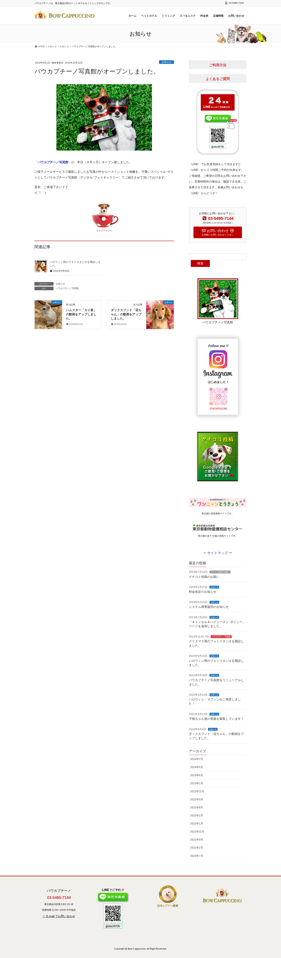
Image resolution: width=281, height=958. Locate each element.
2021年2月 (196, 847)
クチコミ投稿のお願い (220, 572)
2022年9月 (196, 799)
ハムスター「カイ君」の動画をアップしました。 (81, 314)
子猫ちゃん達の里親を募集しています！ (216, 718)
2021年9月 (196, 839)
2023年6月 (196, 775)
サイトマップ (218, 553)
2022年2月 (196, 815)
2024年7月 (196, 759)
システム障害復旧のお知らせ (209, 606)
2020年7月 (196, 855)
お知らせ (166, 62)
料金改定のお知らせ (202, 591)
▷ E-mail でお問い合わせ (59, 916)
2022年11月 (197, 791)
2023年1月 (196, 783)
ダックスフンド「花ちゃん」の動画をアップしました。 (126, 314)
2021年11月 (197, 831)
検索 (200, 263)
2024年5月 (196, 767)
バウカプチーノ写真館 (52, 162)
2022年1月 (196, 823)
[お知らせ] (48, 314)
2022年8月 (196, 807)
